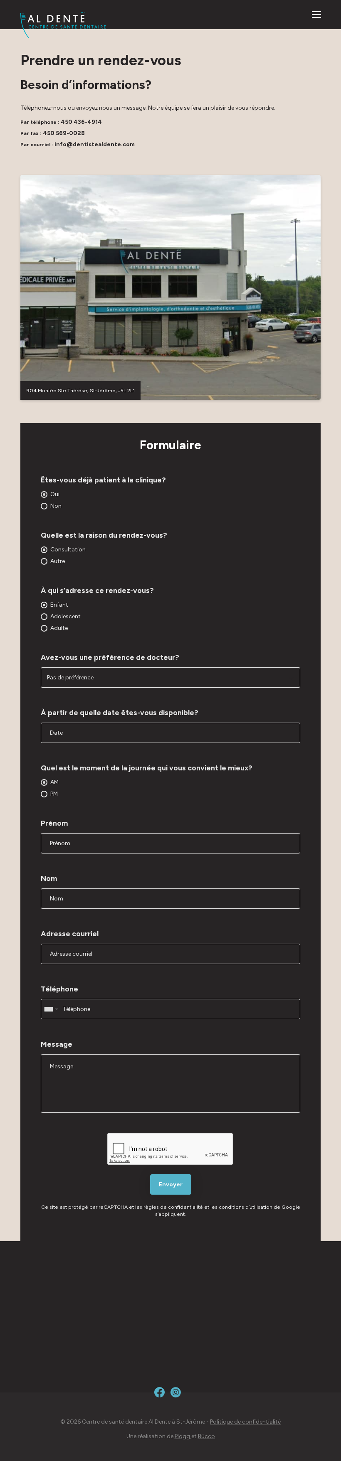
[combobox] (50, 1009)
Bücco (206, 1436)
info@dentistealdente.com (94, 144)
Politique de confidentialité (245, 1421)
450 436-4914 (81, 121)
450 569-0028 (64, 133)
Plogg (183, 1436)
